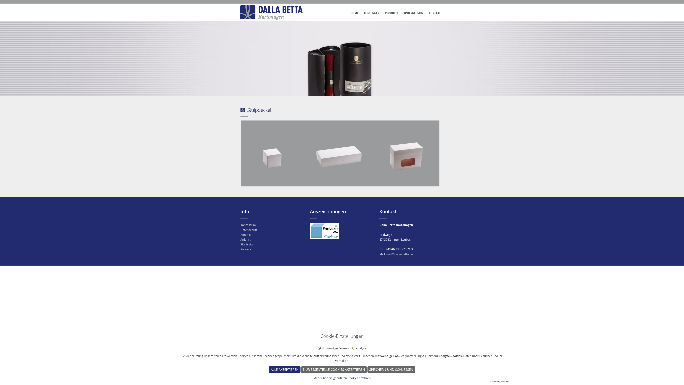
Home (354, 13)
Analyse (361, 348)
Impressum (248, 225)
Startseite (246, 244)
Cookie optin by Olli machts (498, 382)
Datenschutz (249, 230)
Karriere (246, 249)
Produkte (391, 13)
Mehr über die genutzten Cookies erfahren (342, 378)
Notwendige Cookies (335, 348)
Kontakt (435, 13)
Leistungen (371, 13)
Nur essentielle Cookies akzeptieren (334, 369)
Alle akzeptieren (285, 369)
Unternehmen (413, 13)
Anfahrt (245, 240)
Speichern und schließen (391, 369)
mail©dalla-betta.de (399, 254)
